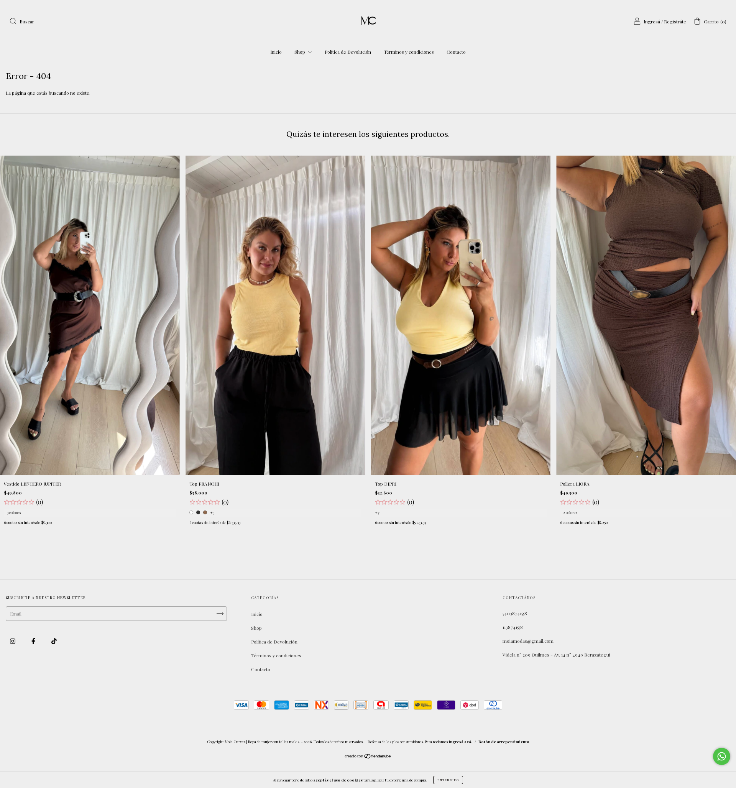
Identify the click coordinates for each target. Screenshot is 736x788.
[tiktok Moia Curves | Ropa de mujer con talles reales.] (54, 641)
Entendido (448, 780)
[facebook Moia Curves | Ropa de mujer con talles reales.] (33, 641)
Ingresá (652, 21)
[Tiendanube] (368, 757)
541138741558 (515, 613)
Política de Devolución (348, 52)
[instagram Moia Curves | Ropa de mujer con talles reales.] (13, 641)
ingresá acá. (460, 741)
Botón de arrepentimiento (503, 741)
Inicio (276, 52)
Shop (300, 52)
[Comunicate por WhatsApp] (721, 756)
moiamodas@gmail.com (528, 641)
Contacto (456, 52)
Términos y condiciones (409, 52)
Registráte (675, 21)
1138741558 (513, 627)
